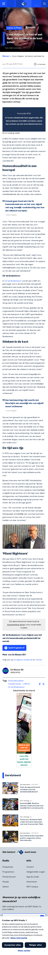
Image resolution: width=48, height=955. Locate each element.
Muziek (5, 882)
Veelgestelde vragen (35, 872)
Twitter (38, 660)
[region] (24, 119)
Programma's (8, 872)
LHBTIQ (26, 684)
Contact (30, 867)
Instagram (18, 660)
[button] (3, 3)
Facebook (28, 660)
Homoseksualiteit (16, 681)
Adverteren (31, 882)
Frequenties (7, 867)
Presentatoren (9, 877)
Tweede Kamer (14, 684)
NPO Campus (32, 887)
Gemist (5, 887)
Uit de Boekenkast (13, 281)
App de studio (32, 877)
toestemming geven (16, 625)
